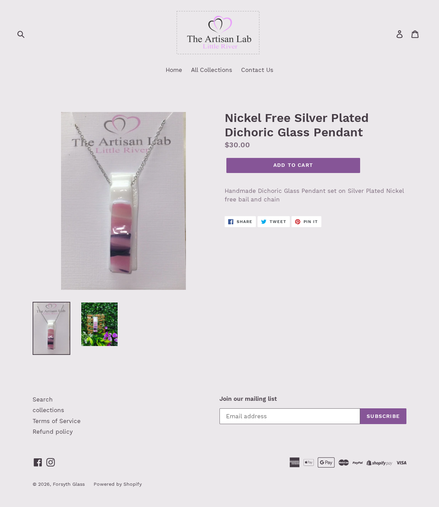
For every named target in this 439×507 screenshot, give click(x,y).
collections (48, 410)
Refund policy (53, 431)
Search (43, 399)
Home (174, 69)
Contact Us (257, 69)
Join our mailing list (248, 398)
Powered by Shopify (118, 484)
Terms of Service (57, 421)
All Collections (211, 69)
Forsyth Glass (69, 484)
